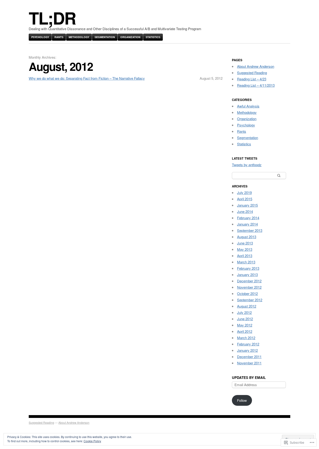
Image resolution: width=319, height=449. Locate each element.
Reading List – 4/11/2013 (256, 85)
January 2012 (247, 350)
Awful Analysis (248, 106)
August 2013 (246, 236)
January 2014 (247, 224)
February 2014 (248, 217)
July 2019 (244, 192)
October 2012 (247, 293)
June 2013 (245, 243)
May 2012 (244, 325)
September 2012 (249, 299)
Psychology (40, 37)
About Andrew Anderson (255, 66)
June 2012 (245, 318)
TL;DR (52, 18)
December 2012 (249, 280)
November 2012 (249, 287)
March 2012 (246, 337)
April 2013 (244, 255)
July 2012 (244, 312)
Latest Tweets (244, 158)
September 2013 (249, 230)
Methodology (79, 37)
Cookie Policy (92, 441)
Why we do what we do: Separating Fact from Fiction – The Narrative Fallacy (87, 78)
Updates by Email (249, 377)
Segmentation (105, 37)
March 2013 (246, 261)
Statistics (153, 37)
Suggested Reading (252, 72)
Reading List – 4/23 (251, 78)
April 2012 (244, 331)
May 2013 (244, 249)
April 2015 (244, 198)
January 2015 (247, 205)
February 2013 (248, 268)
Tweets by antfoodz (247, 164)
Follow (242, 400)
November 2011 (249, 362)
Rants (58, 37)
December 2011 (249, 356)
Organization (130, 37)
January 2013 (247, 274)
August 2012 (246, 306)
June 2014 (245, 211)
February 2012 (248, 343)
